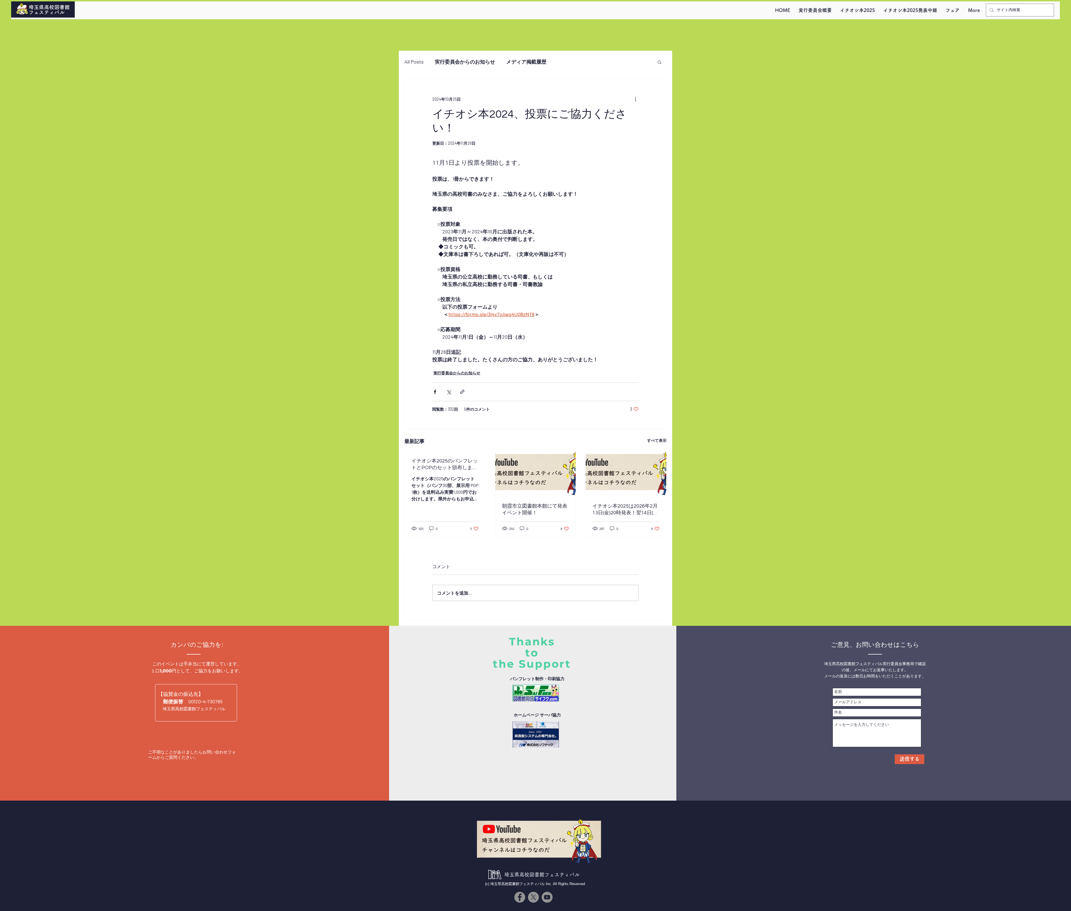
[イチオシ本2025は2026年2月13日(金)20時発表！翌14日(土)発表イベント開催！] (626, 473)
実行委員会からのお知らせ (465, 62)
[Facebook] (519, 897)
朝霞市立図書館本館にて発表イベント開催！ (534, 509)
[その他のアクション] (635, 99)
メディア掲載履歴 (526, 62)
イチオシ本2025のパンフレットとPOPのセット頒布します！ (444, 464)
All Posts (414, 62)
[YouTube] (547, 897)
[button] (659, 62)
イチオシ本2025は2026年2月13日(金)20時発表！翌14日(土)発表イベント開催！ (625, 509)
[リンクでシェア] (462, 391)
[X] (533, 897)
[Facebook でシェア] (435, 391)
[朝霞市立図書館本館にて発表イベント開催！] (535, 473)
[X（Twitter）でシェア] (448, 391)
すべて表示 (657, 440)
